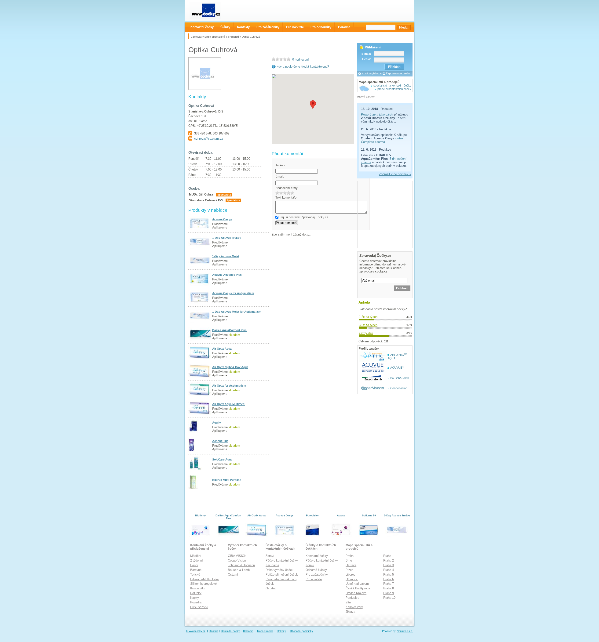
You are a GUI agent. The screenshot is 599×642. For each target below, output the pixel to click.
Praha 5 (388, 574)
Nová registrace (372, 73)
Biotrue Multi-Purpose (226, 480)
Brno (349, 560)
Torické (195, 574)
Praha (350, 556)
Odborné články (316, 570)
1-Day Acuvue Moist (225, 256)
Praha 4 (388, 570)
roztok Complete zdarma (382, 140)
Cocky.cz (196, 36)
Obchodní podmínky (301, 631)
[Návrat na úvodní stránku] (210, 10)
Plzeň (349, 570)
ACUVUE (397, 367)
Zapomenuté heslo (398, 73)
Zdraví (270, 556)
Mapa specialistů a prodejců (222, 36)
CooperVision (237, 560)
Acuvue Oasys (222, 219)
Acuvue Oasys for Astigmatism (233, 293)
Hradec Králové (356, 593)
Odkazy (281, 631)
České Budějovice (358, 588)
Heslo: (366, 59)
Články (225, 27)
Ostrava (351, 565)
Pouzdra (195, 602)
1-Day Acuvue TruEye (226, 237)
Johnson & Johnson (241, 565)
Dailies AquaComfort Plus (229, 330)
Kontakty (243, 27)
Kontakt (213, 631)
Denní (194, 565)
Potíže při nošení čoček (282, 574)
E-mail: (366, 53)
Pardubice (352, 597)
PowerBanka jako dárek (377, 114)
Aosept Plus (220, 441)
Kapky (194, 597)
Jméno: (280, 165)
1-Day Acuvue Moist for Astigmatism (236, 311)
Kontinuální (197, 588)
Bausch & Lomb (239, 570)
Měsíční (195, 556)
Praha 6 (388, 579)
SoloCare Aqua (222, 459)
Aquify (216, 422)
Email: (279, 176)
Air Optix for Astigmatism (229, 385)
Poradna (344, 27)
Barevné (195, 570)
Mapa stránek (265, 631)
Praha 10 (389, 597)
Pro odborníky (320, 27)
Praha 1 (388, 556)
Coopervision (398, 388)
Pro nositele (314, 579)
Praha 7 (388, 583)
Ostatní (233, 574)
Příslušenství (199, 607)
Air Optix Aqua (222, 348)
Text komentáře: (286, 197)
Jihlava (350, 611)
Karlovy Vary (354, 607)
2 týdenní (196, 560)
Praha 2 (388, 560)
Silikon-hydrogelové (203, 583)
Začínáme (272, 565)
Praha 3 (388, 565)
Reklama (248, 631)
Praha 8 (388, 588)
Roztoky (195, 593)
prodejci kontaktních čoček (394, 89)
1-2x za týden (368, 317)
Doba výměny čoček (279, 570)
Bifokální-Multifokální (204, 579)
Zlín (348, 602)
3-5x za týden (368, 325)
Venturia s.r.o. (405, 631)
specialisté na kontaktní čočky (392, 85)
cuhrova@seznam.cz (208, 138)
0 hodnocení (300, 59)
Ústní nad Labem (357, 583)
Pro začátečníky (317, 574)
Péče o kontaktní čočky (282, 560)
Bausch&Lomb (399, 378)
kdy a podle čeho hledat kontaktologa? (303, 66)
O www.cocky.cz (195, 631)
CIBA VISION (237, 556)
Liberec (350, 574)
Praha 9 (388, 593)
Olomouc (352, 579)
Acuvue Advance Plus (227, 274)
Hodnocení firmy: (287, 188)
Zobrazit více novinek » (395, 174)
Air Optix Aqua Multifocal (228, 404)
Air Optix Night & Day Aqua (230, 367)
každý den (366, 333)
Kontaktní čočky (317, 556)
